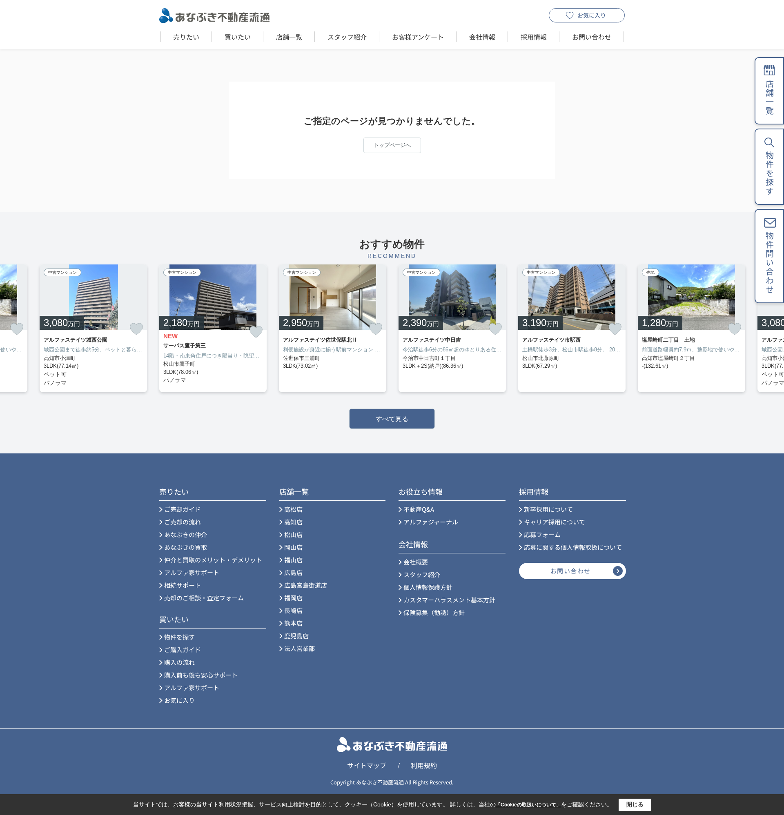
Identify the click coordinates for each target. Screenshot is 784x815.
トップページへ (392, 145)
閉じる (635, 804)
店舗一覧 (289, 37)
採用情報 (534, 37)
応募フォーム (542, 534)
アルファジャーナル (430, 521)
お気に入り (591, 15)
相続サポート (182, 585)
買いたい (238, 37)
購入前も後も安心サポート (201, 675)
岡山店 (293, 547)
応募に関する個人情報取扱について (573, 547)
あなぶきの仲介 (185, 534)
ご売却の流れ (182, 521)
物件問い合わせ (769, 262)
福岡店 (293, 597)
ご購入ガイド (182, 649)
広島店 (293, 572)
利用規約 (424, 765)
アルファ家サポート (191, 572)
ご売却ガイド (182, 509)
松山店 (293, 534)
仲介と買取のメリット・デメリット (213, 559)
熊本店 (293, 623)
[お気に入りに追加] (16, 329)
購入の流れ (179, 662)
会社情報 (482, 37)
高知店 (293, 521)
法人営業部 (299, 648)
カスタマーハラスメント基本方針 (449, 599)
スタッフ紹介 (347, 37)
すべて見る (392, 418)
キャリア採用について (554, 521)
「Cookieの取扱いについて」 (528, 805)
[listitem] (213, 328)
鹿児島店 (296, 635)
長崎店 (293, 610)
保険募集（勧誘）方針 (434, 612)
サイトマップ (366, 765)
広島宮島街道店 (305, 585)
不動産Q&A (418, 509)
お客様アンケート (418, 37)
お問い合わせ (591, 37)
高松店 (293, 509)
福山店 (293, 559)
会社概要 (415, 561)
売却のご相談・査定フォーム (204, 597)
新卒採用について (548, 509)
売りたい (186, 37)
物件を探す (179, 637)
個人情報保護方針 (427, 587)
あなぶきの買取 (185, 547)
